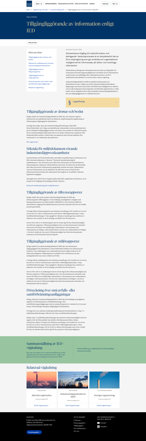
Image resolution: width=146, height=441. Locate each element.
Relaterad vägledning (36, 87)
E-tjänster (77, 420)
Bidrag (92, 4)
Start (28, 10)
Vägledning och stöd (66, 4)
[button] (92, 102)
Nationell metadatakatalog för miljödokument (43, 185)
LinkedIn (103, 426)
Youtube (103, 423)
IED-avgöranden (32, 142)
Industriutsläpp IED (57, 10)
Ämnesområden (51, 4)
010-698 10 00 (38, 422)
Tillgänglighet (78, 426)
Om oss (76, 431)
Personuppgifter (79, 423)
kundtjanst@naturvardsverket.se (43, 420)
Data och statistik (81, 4)
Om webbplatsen (80, 428)
